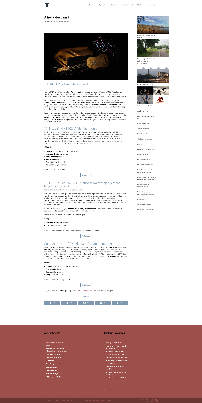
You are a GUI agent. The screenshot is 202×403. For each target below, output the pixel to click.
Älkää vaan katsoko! (144, 204)
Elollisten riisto (142, 199)
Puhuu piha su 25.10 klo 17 (115, 343)
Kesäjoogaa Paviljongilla (145, 209)
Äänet (124, 5)
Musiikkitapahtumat (55, 21)
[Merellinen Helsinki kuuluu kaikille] (153, 25)
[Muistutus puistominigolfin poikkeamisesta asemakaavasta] (153, 48)
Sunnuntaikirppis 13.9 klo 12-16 (116, 357)
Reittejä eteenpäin (143, 159)
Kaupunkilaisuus (138, 5)
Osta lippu (86, 175)
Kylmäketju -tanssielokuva (146, 149)
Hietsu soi (47, 21)
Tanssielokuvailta (143, 129)
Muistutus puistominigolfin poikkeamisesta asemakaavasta (146, 61)
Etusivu (91, 5)
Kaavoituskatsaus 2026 (145, 84)
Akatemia (114, 5)
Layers (139, 144)
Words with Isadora (143, 123)
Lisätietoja (86, 296)
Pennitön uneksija (143, 134)
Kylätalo (102, 5)
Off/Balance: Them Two (145, 165)
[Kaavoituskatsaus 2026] (153, 74)
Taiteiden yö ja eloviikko (145, 106)
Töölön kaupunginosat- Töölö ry (87, 291)
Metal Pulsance (142, 154)
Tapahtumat (65, 21)
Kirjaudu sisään (109, 390)
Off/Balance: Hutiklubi (144, 139)
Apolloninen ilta (142, 111)
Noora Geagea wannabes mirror (56, 364)
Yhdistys (152, 5)
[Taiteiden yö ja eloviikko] (153, 95)
